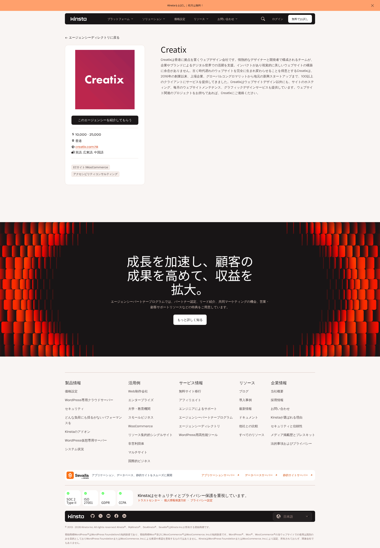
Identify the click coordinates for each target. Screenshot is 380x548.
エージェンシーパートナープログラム (206, 417)
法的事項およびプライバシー (291, 443)
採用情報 (277, 400)
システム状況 (74, 449)
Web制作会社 (138, 391)
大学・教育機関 (139, 408)
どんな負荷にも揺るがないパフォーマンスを (93, 420)
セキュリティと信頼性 (286, 426)
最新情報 (245, 408)
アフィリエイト (190, 400)
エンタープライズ (141, 400)
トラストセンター (149, 500)
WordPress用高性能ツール (198, 435)
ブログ (244, 391)
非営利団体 (136, 443)
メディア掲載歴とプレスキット (293, 435)
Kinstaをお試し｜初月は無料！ (185, 5)
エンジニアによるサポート (198, 408)
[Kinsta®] (78, 19)
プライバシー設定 (201, 500)
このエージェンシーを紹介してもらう (105, 120)
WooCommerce (140, 426)
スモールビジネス (141, 417)
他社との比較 (248, 426)
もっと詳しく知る (190, 320)
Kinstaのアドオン (77, 431)
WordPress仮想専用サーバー (86, 440)
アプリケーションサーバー (218, 475)
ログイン (277, 19)
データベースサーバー (259, 475)
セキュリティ (74, 408)
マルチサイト (137, 452)
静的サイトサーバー (295, 475)
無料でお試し (300, 19)
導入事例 (245, 400)
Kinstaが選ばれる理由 (286, 417)
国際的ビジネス (139, 461)
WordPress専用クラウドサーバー (89, 400)
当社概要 (277, 391)
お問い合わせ (280, 408)
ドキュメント (248, 417)
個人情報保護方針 (175, 500)
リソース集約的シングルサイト (150, 435)
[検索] (263, 19)
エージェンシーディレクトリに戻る (94, 37)
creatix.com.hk (86, 147)
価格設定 (71, 391)
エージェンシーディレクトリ (199, 426)
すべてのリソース (251, 435)
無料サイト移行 (190, 391)
